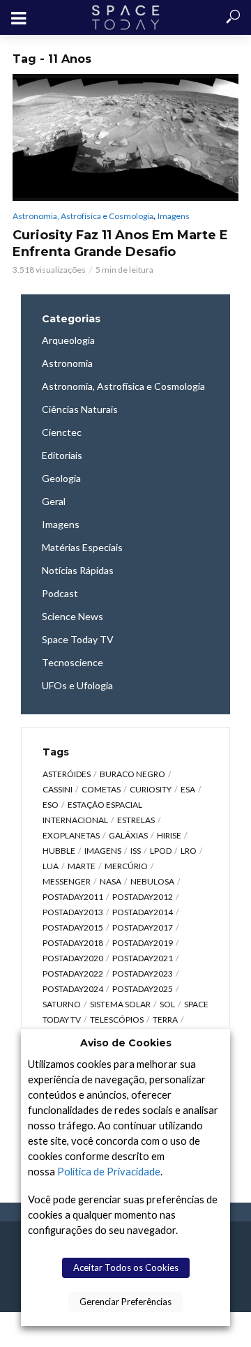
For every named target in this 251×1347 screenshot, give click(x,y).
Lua (51, 866)
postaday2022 (73, 973)
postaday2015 (73, 927)
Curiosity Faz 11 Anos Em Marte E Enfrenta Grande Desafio (120, 243)
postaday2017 (142, 927)
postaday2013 (73, 912)
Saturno (62, 1004)
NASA (110, 881)
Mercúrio (126, 866)
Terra (165, 1019)
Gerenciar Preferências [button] (125, 1301)
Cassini (58, 789)
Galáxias (128, 835)
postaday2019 (142, 943)
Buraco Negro (132, 774)
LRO (189, 850)
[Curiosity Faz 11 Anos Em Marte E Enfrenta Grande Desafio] (125, 137)
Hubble (59, 850)
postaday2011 (73, 896)
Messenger (67, 881)
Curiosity (151, 789)
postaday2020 (73, 958)
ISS (135, 850)
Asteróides (67, 774)
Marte (82, 866)
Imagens (174, 216)
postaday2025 (142, 989)
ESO (51, 804)
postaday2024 (73, 989)
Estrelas (136, 820)
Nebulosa (152, 881)
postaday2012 (142, 896)
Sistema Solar (120, 1004)
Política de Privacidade (108, 1171)
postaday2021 (142, 958)
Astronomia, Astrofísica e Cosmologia (83, 216)
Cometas (101, 789)
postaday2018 (73, 943)
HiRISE (169, 835)
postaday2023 (142, 973)
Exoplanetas (71, 835)
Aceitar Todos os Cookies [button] (125, 1267)
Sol (167, 1004)
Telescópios (117, 1019)
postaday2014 (142, 912)
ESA (188, 789)
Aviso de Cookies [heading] (126, 1043)
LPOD (161, 850)
